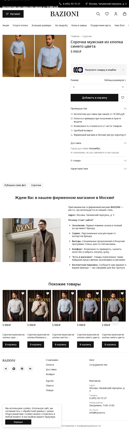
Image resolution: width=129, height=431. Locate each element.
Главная (75, 36)
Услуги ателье (20, 25)
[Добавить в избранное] (122, 97)
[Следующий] (115, 319)
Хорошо (18, 421)
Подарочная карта (100, 25)
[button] (107, 14)
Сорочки (87, 36)
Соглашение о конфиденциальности (81, 425)
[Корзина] (124, 14)
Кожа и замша (79, 25)
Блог (91, 360)
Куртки (49, 380)
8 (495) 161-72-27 (98, 398)
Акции (6, 25)
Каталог (15, 14)
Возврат (50, 374)
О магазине (52, 360)
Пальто (50, 385)
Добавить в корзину (94, 97)
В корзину (11, 344)
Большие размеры (41, 25)
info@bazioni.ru (97, 412)
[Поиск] (98, 14)
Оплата (50, 364)
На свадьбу (61, 25)
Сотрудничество (98, 364)
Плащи (49, 390)
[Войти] (116, 14)
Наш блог (120, 25)
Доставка (51, 369)
